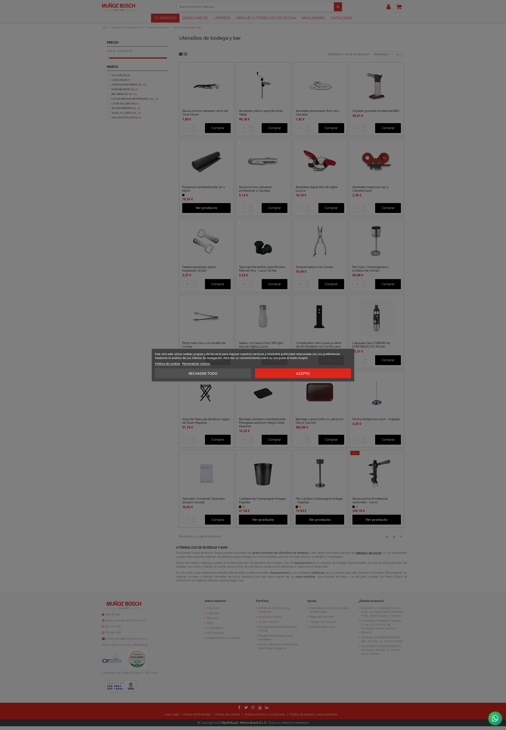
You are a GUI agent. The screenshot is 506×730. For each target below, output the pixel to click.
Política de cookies (167, 363)
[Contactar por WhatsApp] (495, 718)
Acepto (303, 373)
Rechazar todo (203, 373)
